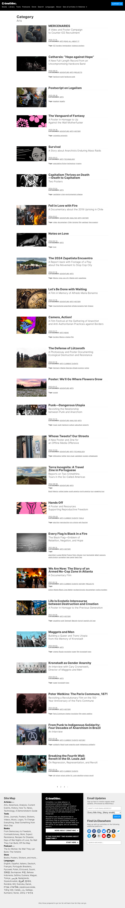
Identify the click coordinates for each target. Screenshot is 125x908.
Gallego (29, 890)
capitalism (57, 194)
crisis (63, 194)
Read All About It (71, 41)
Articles (7, 802)
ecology (81, 368)
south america (74, 491)
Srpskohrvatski (10, 881)
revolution (67, 652)
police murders (101, 590)
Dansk (28, 884)
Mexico (55, 278)
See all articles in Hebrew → (75, 7)
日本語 (7, 872)
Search (41, 7)
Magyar (33, 875)
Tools (18, 7)
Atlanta (72, 278)
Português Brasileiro (22, 866)
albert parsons (100, 555)
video (55, 222)
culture (71, 425)
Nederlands (23, 878)
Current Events (71, 364)
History (77, 131)
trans (89, 652)
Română (7, 884)
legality (62, 101)
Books (4, 7)
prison (58, 775)
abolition (80, 775)
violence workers (78, 46)
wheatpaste (93, 456)
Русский (8, 869)
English (7, 863)
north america (85, 491)
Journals (14, 817)
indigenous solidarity (87, 744)
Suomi (32, 869)
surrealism (62, 557)
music (55, 425)
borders (59, 46)
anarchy (86, 425)
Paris (74, 555)
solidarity (56, 744)
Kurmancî (8, 893)
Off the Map (24, 843)
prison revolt (89, 775)
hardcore (56, 77)
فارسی (14, 878)
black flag (78, 557)
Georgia (69, 368)
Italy (86, 306)
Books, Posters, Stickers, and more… (21, 858)
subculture (78, 425)
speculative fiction (60, 163)
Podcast (8, 846)
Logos (20, 819)
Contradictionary (11, 834)
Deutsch (31, 863)
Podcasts (26, 7)
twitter (64, 456)
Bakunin (75, 621)
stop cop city (64, 278)
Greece (90, 306)
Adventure (64, 72)
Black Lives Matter (66, 590)
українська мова (27, 887)
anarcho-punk (74, 744)
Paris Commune (59, 714)
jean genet (70, 557)
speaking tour (99, 491)
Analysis (73, 218)
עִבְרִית (6, 887)
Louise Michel (61, 555)
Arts (62, 41)
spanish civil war (89, 621)
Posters (22, 817)
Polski (15, 869)
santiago (85, 222)
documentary (62, 222)
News (66, 333)
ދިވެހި (23, 890)
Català (17, 890)
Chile (70, 222)
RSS (13, 802)
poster (55, 392)
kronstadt (83, 652)
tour (92, 491)
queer (74, 652)
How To (22, 808)
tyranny (79, 163)
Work (22, 834)
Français (8, 866)
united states (63, 491)
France (69, 555)
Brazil (50, 491)
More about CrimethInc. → (66, 830)
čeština (17, 875)
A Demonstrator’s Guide (26, 811)
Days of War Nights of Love (16, 840)
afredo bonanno (78, 306)
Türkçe (7, 878)
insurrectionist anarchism (62, 306)
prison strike (65, 775)
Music (14, 819)
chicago (79, 555)
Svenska (20, 884)
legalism (56, 101)
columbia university (60, 136)
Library (12, 7)
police (87, 368)
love (54, 247)
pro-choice (74, 522)
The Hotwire (15, 852)
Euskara (25, 875)
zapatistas (82, 278)
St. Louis (73, 775)
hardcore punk (69, 77)
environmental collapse (74, 194)
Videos (7, 819)
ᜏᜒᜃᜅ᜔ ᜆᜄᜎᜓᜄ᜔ (26, 893)
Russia (61, 652)
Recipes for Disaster (24, 837)
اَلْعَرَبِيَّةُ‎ (21, 881)
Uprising (75, 222)
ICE (54, 46)
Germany (56, 368)
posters (85, 456)
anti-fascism (83, 522)
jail (54, 775)
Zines (6, 817)
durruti (80, 621)
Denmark (68, 621)
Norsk (16, 893)
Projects (78, 72)
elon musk (70, 456)
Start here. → (72, 842)
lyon (84, 555)
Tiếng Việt (8, 890)
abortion (56, 522)
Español (15, 863)
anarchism (52, 555)
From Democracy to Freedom (17, 831)
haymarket (90, 555)
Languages (50, 7)
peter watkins (87, 714)
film (80, 222)
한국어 (28, 881)
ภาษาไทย (14, 887)
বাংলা (14, 884)
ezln (76, 278)
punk (62, 77)
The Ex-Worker (11, 849)
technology (71, 163)
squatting (56, 621)
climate (75, 368)
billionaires (57, 456)
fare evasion (93, 222)
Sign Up (117, 816)
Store (34, 7)
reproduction (65, 522)
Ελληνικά (23, 869)
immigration (66, 46)
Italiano (23, 863)
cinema (68, 337)
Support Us (117, 4)
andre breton (53, 557)
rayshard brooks (79, 590)
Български (16, 872)
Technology (69, 159)
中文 (24, 872)
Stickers (30, 817)
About (58, 7)
